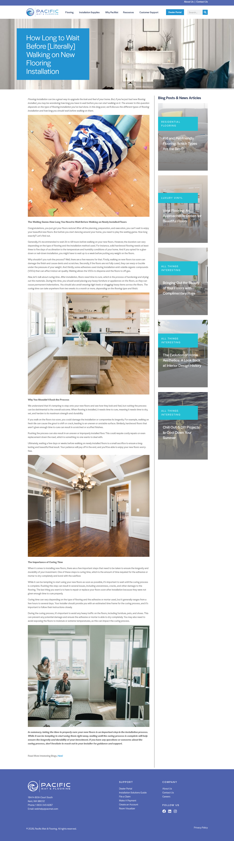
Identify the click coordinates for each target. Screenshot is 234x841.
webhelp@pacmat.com (46, 808)
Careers (166, 796)
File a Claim (125, 796)
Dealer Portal (125, 788)
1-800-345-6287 (44, 804)
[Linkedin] (169, 811)
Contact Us (168, 792)
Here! (60, 755)
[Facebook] (164, 811)
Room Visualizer (127, 808)
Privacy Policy (201, 827)
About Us (167, 788)
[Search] (205, 12)
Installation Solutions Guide (133, 792)
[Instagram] (175, 811)
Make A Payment (127, 800)
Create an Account (128, 804)
